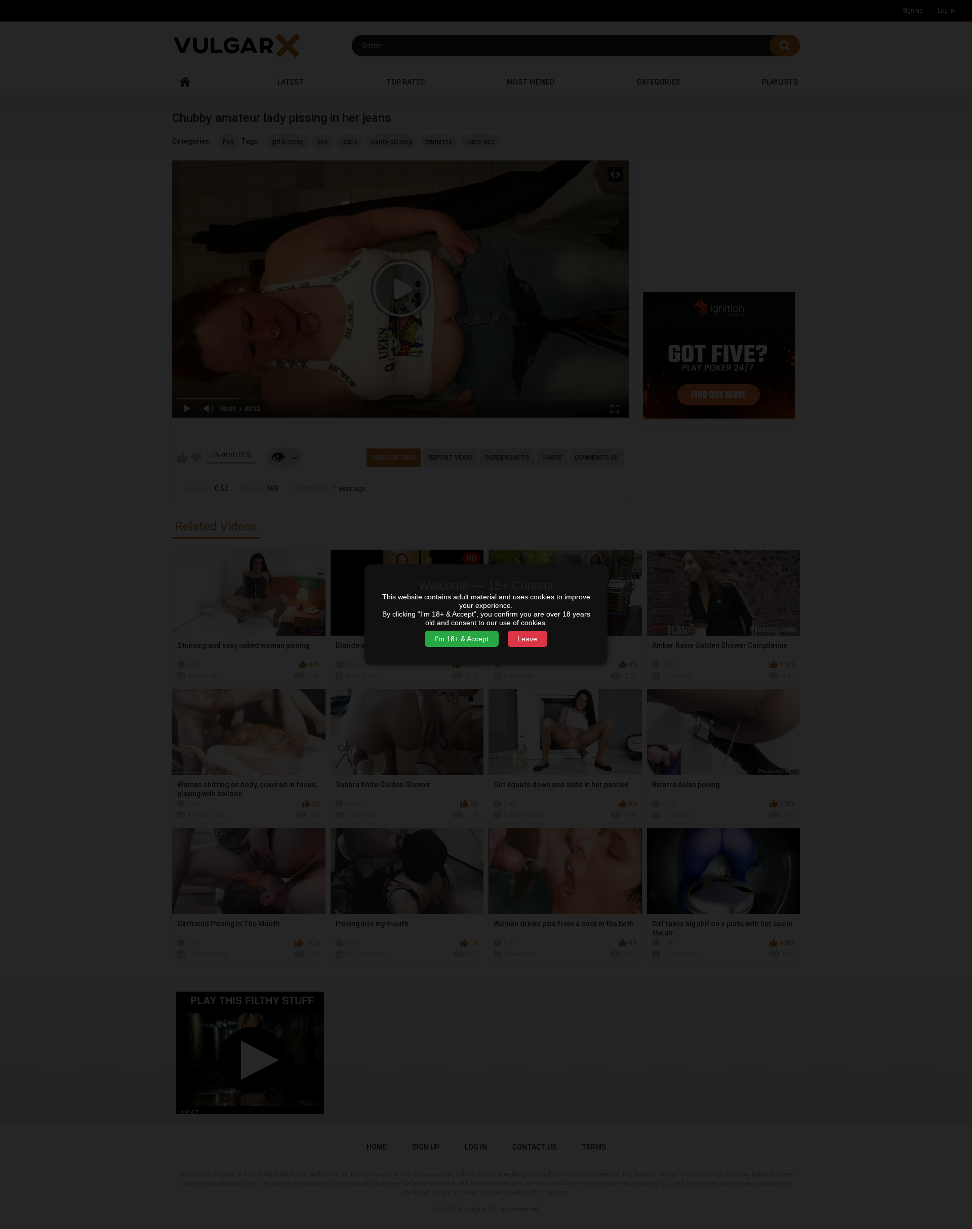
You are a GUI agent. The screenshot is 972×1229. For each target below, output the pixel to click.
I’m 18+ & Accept (462, 639)
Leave (527, 639)
